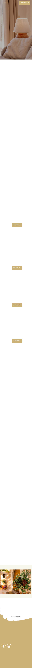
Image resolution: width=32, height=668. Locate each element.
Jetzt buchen (24, 2)
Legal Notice (14, 654)
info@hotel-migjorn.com (10, 640)
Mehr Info (16, 225)
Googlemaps (16, 617)
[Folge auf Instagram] (9, 646)
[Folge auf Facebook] (4, 646)
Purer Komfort (16, 505)
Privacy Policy (6, 654)
